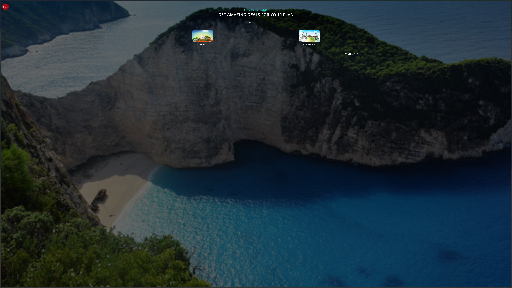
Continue (350, 54)
